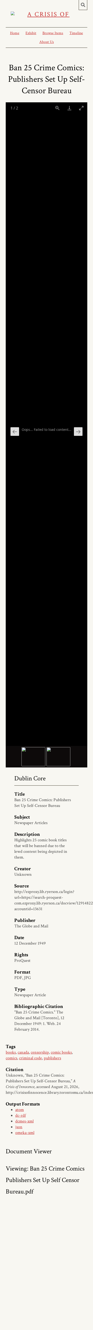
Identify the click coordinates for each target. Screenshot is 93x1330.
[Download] (69, 108)
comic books (61, 1052)
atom (19, 1109)
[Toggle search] (83, 5)
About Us (46, 41)
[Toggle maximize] (81, 108)
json (18, 1127)
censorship (40, 1052)
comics (11, 1058)
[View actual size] (57, 108)
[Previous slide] (14, 431)
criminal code (30, 1058)
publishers (52, 1058)
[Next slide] (78, 431)
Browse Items (52, 33)
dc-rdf (20, 1115)
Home (14, 33)
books (11, 1052)
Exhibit (31, 33)
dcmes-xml (24, 1121)
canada (23, 1052)
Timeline (76, 33)
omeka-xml (24, 1132)
